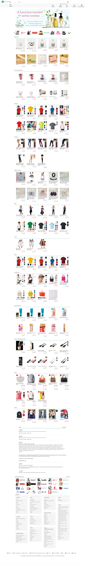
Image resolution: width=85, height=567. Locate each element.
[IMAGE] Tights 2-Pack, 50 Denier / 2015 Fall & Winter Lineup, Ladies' (31, 148)
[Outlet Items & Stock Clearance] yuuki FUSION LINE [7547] (42, 384)
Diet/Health (46, 519)
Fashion (59, 534)
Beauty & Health (48, 512)
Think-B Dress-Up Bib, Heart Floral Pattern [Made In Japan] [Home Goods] (42, 198)
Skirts (17, 501)
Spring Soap (29, 63)
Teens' (31, 516)
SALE (60, 497)
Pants (17, 503)
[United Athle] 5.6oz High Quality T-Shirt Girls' (64, 115)
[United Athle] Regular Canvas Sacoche (30, 284)
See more (64, 427)
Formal (17, 507)
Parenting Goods (19, 540)
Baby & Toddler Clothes (20, 535)
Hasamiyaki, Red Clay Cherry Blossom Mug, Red (53, 81)
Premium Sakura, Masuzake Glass (42, 97)
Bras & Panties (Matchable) (20, 518)
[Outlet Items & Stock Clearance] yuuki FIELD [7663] (63, 384)
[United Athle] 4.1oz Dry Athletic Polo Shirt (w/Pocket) (63, 131)
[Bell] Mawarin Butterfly (63, 47)
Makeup (45, 515)
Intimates (18, 516)
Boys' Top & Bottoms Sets (34, 508)
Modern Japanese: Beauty (62, 529)
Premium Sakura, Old (52, 96)
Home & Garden (60, 533)
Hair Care (45, 518)
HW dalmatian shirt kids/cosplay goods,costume (53, 215)
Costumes (45, 540)
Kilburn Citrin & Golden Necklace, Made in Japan (53, 299)
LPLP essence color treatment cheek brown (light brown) (20, 318)
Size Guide (74, 553)
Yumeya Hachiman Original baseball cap (20, 419)
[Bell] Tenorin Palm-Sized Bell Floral (42, 48)
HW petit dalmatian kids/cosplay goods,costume (20, 215)
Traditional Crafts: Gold (62, 515)
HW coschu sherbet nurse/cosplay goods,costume (30, 249)
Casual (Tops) (32, 529)
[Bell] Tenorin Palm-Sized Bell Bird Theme (53, 48)
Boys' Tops (32, 505)
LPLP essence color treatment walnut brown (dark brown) (31, 318)
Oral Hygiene (46, 523)
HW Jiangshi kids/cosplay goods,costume (31, 215)
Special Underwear (19, 523)
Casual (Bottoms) (33, 530)
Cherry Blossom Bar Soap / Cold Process (64, 63)
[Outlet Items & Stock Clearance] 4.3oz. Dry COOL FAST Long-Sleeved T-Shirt (31, 384)
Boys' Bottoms (32, 507)
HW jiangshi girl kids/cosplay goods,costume (42, 215)
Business (31, 532)
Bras (17, 519)
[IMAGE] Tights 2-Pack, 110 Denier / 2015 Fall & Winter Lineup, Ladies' (53, 148)
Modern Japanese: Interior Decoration (48, 544)
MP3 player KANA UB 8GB (42, 366)
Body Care (46, 517)
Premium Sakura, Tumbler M (64, 96)
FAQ (62, 553)
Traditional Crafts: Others (62, 519)
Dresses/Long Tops (19, 500)
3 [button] (43, 29)
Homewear (17, 525)
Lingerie (17, 522)
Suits (17, 505)
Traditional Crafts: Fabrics (62, 514)
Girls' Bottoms (32, 500)
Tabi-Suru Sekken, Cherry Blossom (20, 64)
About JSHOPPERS (56, 553)
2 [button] (42, 29)
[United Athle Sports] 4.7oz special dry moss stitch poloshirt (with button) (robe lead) (53, 115)
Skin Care (45, 514)
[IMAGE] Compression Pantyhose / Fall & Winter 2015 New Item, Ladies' (31, 164)
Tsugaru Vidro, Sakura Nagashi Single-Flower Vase (31, 97)
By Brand (45, 534)
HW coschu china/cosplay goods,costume (42, 249)
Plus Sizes (18, 508)
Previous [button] (14, 32)
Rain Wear (46, 507)
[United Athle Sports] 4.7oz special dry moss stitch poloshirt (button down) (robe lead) (42, 115)
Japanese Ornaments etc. (48, 538)
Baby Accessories (19, 536)
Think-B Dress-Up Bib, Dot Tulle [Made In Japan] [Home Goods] (20, 198)
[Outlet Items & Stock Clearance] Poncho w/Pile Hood (20, 384)
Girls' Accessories (33, 504)
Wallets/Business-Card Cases (49, 500)
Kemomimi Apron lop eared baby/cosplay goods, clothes (20, 182)
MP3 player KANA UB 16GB (31, 366)
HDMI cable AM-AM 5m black (52, 351)
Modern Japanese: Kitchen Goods (48, 542)
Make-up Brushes (47, 522)
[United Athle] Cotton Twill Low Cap (42, 284)
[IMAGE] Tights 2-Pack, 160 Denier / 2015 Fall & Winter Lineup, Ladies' (64, 148)
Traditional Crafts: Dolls (62, 518)
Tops (17, 499)
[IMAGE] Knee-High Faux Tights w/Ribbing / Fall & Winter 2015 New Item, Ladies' (42, 164)
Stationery (46, 533)
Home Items (46, 530)
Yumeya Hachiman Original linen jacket (64, 419)
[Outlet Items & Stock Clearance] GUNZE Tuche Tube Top (20, 400)
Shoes (31, 534)
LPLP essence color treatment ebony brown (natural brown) (41, 318)
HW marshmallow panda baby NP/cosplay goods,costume (30, 182)
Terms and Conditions (17, 553)
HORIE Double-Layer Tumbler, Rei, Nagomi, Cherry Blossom (19, 82)
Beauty (59, 536)
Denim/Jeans (18, 504)
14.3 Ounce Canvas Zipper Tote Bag (42, 299)
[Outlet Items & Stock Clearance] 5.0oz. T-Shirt (31, 400)
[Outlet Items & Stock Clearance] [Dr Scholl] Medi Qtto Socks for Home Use (42, 400)
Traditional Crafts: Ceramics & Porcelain (63, 508)
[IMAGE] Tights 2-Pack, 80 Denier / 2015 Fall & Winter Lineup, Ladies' (42, 148)
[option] (42, 18)
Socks (17, 526)
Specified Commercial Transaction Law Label (37, 553)
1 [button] (41, 29)
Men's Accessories (47, 505)
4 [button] (45, 29)
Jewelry (45, 503)
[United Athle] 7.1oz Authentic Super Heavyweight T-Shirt (63, 267)
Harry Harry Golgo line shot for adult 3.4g (20, 333)
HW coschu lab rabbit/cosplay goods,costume (18, 249)
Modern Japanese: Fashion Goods (62, 526)
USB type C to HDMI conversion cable (19, 366)
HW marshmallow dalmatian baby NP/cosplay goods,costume (42, 182)
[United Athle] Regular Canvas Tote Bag (19, 284)
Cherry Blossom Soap (52, 63)
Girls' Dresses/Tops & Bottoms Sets (35, 502)
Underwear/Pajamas (33, 533)
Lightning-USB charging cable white (52, 366)
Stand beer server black (30, 350)
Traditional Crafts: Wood (62, 511)
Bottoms (59, 499)
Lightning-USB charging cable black (63, 366)
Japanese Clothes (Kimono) (20, 509)
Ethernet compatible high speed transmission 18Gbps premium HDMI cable (64, 351)
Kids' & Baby (60, 500)
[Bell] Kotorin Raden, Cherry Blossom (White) (20, 48)
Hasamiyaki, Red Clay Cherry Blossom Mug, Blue (42, 81)
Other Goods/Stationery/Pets (49, 528)
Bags (45, 499)
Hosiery (17, 527)
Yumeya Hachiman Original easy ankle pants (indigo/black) (31, 419)
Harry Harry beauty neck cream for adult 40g (52, 317)
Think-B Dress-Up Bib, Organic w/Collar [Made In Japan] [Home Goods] (64, 198)
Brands (45, 521)
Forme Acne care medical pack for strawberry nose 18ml (42, 333)
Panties (17, 521)
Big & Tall (31, 537)
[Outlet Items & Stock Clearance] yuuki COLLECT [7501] (53, 384)
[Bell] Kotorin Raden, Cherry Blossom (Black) (31, 48)
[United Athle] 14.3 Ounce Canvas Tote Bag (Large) (20, 299)
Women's (18, 497)
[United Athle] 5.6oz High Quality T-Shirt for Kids (20, 231)
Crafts (60, 504)
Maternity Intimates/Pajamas (20, 539)
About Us (9, 553)
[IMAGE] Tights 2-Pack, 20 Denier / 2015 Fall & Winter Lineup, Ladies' (20, 148)
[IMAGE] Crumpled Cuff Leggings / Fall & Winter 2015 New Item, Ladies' (20, 164)
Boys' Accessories (33, 509)
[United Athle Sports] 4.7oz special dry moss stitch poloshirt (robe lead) (20, 115)
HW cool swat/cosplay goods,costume (63, 215)
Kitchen (59, 532)
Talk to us (49, 553)
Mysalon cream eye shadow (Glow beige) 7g (64, 333)
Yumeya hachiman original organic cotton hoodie (53, 419)
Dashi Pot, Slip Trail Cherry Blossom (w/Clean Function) (64, 81)
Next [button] (70, 32)
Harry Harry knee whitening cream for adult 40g (64, 317)
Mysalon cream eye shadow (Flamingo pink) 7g (53, 333)
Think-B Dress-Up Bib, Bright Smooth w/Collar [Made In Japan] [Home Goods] (64, 182)
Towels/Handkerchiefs (47, 536)
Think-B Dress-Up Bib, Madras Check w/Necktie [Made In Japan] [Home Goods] (31, 198)
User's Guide (68, 553)
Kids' (31, 497)
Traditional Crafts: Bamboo (62, 510)
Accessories (32, 536)
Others (17, 512)
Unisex (17, 511)
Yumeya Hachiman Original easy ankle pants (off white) (42, 419)
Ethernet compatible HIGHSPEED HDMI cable (42, 351)
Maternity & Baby (19, 533)
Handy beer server (19, 350)
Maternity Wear (18, 537)
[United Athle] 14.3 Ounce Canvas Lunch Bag (31, 299)
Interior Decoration (47, 532)
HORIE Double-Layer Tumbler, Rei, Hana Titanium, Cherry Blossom (31, 82)
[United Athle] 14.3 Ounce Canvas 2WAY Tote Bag (53, 283)
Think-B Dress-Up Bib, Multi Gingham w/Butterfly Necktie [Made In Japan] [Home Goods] (53, 198)
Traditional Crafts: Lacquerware (63, 506)
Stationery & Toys (61, 537)
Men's (31, 527)
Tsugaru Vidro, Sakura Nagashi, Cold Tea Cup (19, 97)
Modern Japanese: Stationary (63, 528)
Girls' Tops (32, 499)
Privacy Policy (25, 553)
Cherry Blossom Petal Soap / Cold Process (42, 63)
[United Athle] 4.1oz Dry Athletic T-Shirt (31, 131)
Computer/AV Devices (47, 537)
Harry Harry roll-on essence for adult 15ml (31, 333)
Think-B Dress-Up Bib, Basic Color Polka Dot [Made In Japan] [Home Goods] (53, 182)
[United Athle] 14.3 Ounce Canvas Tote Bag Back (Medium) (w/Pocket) (64, 284)
